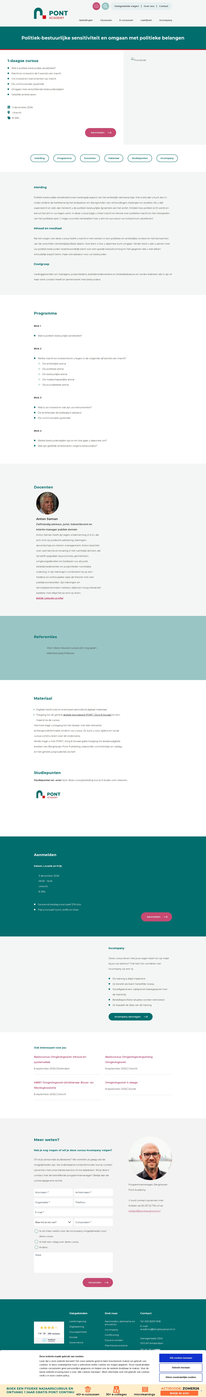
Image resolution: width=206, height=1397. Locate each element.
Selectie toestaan (181, 1367)
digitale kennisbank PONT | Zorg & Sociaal (87, 714)
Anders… (44, 1247)
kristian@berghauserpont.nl (144, 1210)
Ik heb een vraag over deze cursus (59, 1241)
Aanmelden (98, 132)
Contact (163, 6)
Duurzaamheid (78, 1331)
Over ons (149, 6)
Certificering (112, 1334)
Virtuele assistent (96, 6)
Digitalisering (76, 1326)
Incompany (167, 158)
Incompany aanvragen (128, 1016)
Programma (64, 158)
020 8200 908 (153, 1321)
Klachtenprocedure (116, 1345)
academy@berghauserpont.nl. (157, 1329)
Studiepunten (140, 158)
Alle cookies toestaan (181, 1358)
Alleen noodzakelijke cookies (181, 1377)
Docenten (90, 158)
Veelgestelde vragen (126, 6)
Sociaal (73, 1337)
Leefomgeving (77, 1321)
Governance (76, 1342)
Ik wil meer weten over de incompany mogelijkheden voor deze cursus (72, 1234)
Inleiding (40, 158)
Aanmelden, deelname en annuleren (120, 1323)
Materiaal (113, 158)
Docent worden (114, 1340)
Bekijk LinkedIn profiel (49, 598)
